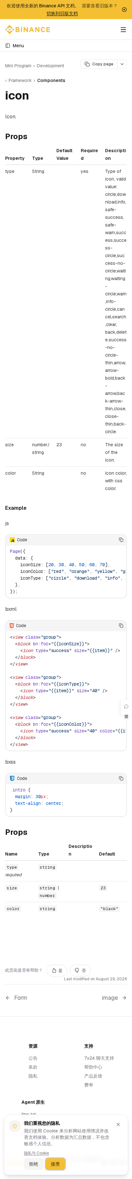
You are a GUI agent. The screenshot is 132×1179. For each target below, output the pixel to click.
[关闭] (118, 1124)
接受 (55, 1164)
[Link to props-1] (32, 833)
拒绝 (33, 1164)
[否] (111, 539)
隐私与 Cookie (36, 1153)
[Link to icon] (36, 97)
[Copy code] (121, 540)
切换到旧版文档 (62, 13)
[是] (101, 539)
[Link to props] (32, 137)
